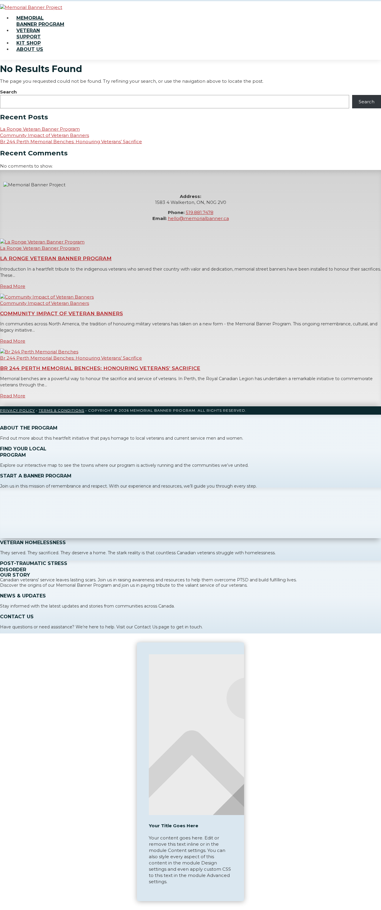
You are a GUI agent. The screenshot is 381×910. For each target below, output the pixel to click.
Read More (12, 286)
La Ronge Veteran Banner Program (40, 129)
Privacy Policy (17, 410)
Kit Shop (28, 43)
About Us (29, 49)
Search (8, 92)
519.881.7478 (199, 212)
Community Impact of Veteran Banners (44, 135)
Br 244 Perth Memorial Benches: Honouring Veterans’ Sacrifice (71, 141)
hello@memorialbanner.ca (198, 218)
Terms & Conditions (61, 410)
